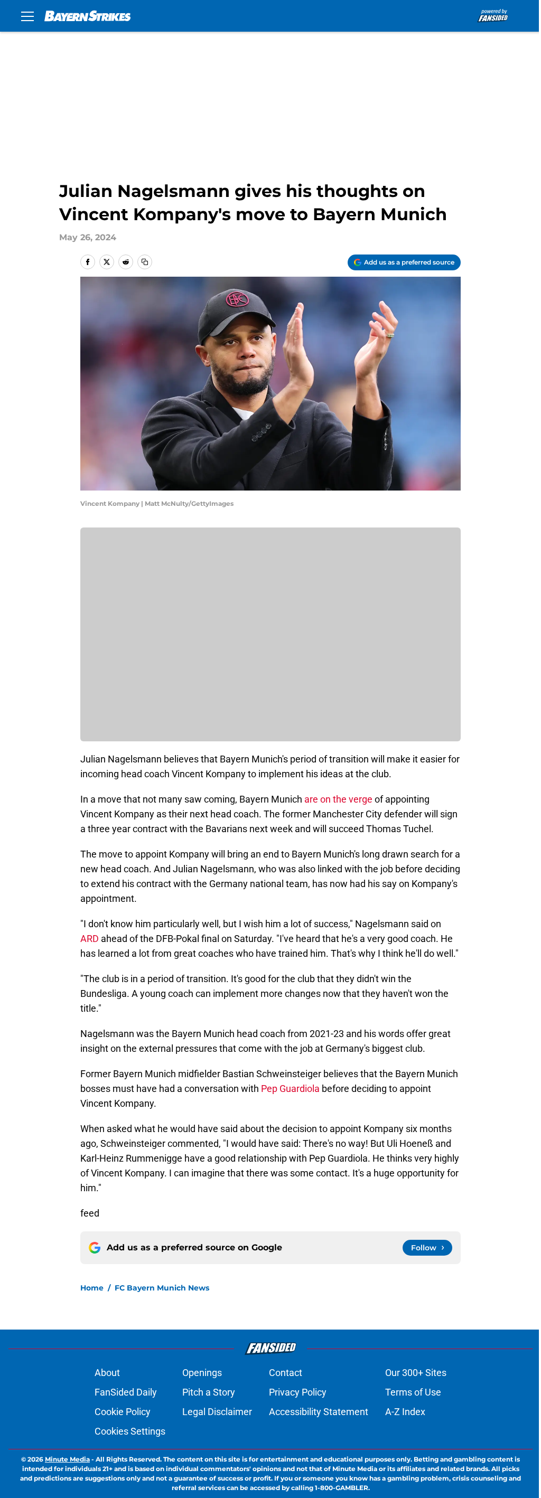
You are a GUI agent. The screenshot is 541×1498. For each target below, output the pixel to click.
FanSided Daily (126, 1392)
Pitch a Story (208, 1392)
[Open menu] (27, 16)
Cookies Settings (130, 1431)
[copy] (144, 262)
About (107, 1372)
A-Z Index (405, 1411)
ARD (89, 938)
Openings (202, 1372)
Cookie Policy (123, 1411)
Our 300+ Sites (415, 1372)
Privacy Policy (298, 1392)
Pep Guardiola (290, 1088)
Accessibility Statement (318, 1411)
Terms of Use (413, 1392)
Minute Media (67, 1459)
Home (92, 1288)
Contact (285, 1372)
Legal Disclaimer (217, 1411)
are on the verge (338, 799)
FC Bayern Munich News (162, 1288)
